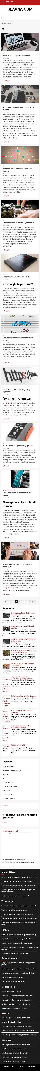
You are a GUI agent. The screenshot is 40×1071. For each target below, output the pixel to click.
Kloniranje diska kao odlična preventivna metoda (20, 94)
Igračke (5, 774)
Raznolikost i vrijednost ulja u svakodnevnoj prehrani (21, 727)
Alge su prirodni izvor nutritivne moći (13, 981)
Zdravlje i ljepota (8, 798)
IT (3, 53)
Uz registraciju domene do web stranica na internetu (19, 906)
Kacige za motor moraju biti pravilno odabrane (16, 881)
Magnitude (29, 1066)
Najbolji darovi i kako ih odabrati (12, 991)
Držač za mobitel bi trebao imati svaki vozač (20, 479)
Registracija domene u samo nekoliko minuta (20, 324)
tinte (4, 455)
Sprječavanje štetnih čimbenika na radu (24, 696)
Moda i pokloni (7, 782)
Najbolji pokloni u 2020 (19, 745)
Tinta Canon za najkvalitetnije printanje (20, 432)
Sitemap (5, 805)
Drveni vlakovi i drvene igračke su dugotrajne (16, 1026)
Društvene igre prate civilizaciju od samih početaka (18, 1035)
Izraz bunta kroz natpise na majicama (14, 1008)
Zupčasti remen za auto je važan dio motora (16, 896)
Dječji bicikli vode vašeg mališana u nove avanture (18, 1030)
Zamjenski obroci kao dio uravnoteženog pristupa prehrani (22, 678)
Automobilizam (8, 490)
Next (33, 602)
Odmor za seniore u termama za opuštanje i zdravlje (19, 935)
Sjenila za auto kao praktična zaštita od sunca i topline (19, 877)
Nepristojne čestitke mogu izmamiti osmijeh (16, 1000)
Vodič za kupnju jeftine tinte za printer (14, 910)
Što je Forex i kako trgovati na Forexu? (14, 1057)
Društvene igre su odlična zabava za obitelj (15, 1018)
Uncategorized (8, 794)
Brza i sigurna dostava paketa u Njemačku (15, 1045)
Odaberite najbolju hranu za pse (12, 977)
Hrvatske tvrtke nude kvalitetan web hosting (20, 155)
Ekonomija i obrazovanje (11, 770)
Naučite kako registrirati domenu (20, 42)
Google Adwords (8, 588)
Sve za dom (6, 790)
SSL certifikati (7, 403)
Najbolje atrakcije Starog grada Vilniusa (14, 953)
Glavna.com (20, 9)
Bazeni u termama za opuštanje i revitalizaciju (16, 943)
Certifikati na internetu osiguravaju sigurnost (20, 376)
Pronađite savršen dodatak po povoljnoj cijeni (16, 996)
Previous (8, 602)
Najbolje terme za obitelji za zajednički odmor (16, 939)
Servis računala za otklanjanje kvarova (20, 209)
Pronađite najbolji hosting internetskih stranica (17, 914)
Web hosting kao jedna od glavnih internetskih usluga (19, 918)
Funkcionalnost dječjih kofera (11, 1022)
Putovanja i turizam (9, 786)
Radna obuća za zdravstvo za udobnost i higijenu (17, 973)
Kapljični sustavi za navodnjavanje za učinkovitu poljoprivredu (23, 651)
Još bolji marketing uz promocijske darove (15, 1004)
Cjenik (4, 822)
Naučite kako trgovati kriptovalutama (13, 1049)
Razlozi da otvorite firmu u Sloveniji (13, 1061)
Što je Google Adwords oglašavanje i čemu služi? (20, 551)
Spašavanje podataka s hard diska (20, 263)
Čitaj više (7, 80)
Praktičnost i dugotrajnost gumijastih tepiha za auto (18, 886)
